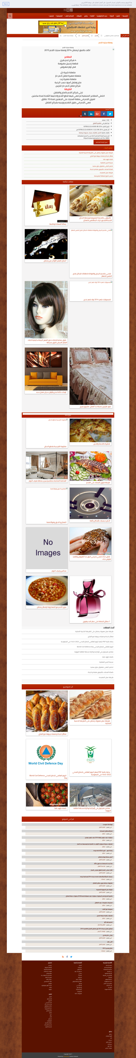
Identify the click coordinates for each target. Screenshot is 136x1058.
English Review (108, 989)
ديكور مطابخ (109, 1042)
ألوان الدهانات (109, 1036)
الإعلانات (110, 977)
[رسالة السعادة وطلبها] (46, 203)
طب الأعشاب (109, 985)
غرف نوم (110, 1046)
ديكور (103, 833)
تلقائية (95, 132)
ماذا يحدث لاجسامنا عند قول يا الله (103, 863)
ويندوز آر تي (79, 985)
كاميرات (80, 975)
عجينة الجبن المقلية (106, 162)
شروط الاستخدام (108, 967)
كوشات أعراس (101, 931)
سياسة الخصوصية (108, 969)
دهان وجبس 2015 (107, 948)
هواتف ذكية (79, 979)
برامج (86, 15)
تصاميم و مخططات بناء (46, 975)
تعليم (118, 15)
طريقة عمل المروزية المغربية (104, 889)
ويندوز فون (79, 987)
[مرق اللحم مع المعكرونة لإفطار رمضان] (47, 590)
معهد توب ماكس (108, 983)
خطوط (50, 989)
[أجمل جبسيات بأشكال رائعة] (90, 503)
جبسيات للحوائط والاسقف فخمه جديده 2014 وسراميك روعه (96, 876)
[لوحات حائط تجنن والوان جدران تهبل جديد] (46, 369)
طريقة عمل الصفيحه (106, 172)
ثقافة (50, 1013)
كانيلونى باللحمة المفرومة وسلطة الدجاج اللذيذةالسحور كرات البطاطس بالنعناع (95, 219)
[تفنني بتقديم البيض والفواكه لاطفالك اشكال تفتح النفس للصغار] (91, 250)
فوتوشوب (49, 1021)
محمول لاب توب (78, 971)
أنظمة (92, 15)
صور (51, 1015)
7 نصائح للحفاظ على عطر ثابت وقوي (96, 621)
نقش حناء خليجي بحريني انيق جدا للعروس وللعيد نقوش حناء (92, 558)
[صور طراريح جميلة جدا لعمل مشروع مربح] (91, 376)
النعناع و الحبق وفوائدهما (56, 522)
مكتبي (80, 973)
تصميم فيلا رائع (108, 922)
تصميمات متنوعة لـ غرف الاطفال (103, 902)
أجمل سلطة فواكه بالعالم (105, 857)
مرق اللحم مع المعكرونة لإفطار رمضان (51, 607)
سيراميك (110, 1044)
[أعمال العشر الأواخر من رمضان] (46, 244)
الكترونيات (79, 991)
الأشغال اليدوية (48, 967)
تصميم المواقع (48, 1007)
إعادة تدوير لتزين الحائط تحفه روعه (102, 850)
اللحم (99, 132)
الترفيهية (60, 15)
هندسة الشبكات (48, 1025)
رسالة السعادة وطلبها (57, 224)
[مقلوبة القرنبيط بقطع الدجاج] (47, 432)
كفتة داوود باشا (108, 159)
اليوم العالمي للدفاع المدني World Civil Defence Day (95, 646)
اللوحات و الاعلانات (48, 971)
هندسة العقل (101, 866)
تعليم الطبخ (97, 123)
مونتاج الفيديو (48, 1023)
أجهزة (112, 15)
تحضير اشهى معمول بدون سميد (102, 166)
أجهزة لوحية (79, 989)
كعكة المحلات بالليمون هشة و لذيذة (101, 169)
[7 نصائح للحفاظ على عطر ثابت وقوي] (90, 598)
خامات (50, 987)
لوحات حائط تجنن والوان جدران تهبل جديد (51, 392)
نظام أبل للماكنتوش (77, 981)
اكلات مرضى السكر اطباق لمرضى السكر (101, 870)
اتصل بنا (110, 987)
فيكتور (50, 1019)
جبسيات (103, 879)
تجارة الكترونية (48, 1009)
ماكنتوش (79, 969)
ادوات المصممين (48, 981)
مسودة (85, 132)
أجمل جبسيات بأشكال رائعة (100, 520)
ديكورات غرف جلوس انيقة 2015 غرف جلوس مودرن (98, 837)
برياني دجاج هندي (107, 935)
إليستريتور (49, 999)
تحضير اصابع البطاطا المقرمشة (103, 176)
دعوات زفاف (49, 979)
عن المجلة (109, 971)
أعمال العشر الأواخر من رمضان (55, 260)
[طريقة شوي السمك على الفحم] (90, 466)
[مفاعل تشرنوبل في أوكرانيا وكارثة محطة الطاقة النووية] (90, 795)
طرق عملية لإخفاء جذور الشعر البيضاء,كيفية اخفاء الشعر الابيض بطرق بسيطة (47, 341)
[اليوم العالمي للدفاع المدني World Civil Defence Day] (47, 756)
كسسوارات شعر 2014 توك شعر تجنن (97, 299)
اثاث (111, 1038)
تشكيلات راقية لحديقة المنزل (104, 915)
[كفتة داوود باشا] (47, 795)
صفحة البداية (109, 965)
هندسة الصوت (48, 1027)
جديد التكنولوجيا (102, 15)
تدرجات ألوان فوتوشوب (46, 985)
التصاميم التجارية (48, 969)
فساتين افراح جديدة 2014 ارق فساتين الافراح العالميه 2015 (96, 928)
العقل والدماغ (101, 925)
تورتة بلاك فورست (107, 824)
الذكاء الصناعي (48, 1003)
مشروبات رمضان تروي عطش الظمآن (102, 883)
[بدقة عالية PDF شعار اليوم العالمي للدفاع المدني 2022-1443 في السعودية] (90, 754)
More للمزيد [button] (75, 5)
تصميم (52, 15)
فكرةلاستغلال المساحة (106, 831)
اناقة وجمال (49, 973)
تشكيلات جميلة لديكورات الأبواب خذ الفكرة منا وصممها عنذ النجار (94, 844)
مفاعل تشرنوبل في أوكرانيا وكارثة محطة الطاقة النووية (93, 651)
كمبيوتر (80, 977)
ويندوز (80, 983)
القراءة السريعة (48, 1005)
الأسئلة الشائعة (108, 973)
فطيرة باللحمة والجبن (101, 443)
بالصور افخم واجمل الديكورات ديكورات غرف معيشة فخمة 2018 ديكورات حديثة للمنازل (89, 896)
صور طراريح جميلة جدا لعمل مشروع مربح (95, 406)
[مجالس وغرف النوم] (47, 548)
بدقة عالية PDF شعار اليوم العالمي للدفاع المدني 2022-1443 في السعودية (87, 641)
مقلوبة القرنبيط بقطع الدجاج (55, 446)
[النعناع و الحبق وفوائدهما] (47, 504)
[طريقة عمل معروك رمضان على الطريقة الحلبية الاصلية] (90, 704)
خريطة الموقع (108, 979)
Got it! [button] (6, 4)
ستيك (90, 132)
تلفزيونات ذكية (78, 993)
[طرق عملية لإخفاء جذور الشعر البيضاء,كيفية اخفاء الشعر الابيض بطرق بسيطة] (46, 309)
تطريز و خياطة (48, 977)
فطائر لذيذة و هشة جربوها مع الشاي (101, 156)
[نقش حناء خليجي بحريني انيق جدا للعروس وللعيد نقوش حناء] (90, 541)
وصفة (81, 132)
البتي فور (109, 942)
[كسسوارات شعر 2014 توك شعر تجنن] (91, 289)
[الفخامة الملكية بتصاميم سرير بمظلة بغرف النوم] (47, 465)
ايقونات (50, 983)
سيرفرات (80, 967)
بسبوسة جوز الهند (107, 909)
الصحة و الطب (69, 15)
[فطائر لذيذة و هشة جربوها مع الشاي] (47, 711)
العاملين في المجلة (107, 975)
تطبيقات (79, 15)
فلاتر (51, 1017)
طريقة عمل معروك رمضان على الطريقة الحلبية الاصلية (96, 152)
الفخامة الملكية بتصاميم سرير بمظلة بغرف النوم (47, 481)
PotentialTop (66, 1056)
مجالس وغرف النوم (59, 571)
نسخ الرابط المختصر (102, 142)
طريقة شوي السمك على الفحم (98, 482)
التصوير (50, 1001)
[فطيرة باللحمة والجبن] (90, 430)
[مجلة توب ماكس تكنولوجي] (68, 10)
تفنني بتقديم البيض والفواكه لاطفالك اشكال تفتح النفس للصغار (92, 275)
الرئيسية (125, 15)
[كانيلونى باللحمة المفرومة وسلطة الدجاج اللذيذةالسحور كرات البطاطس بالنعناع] (91, 200)
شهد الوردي (108, 681)
